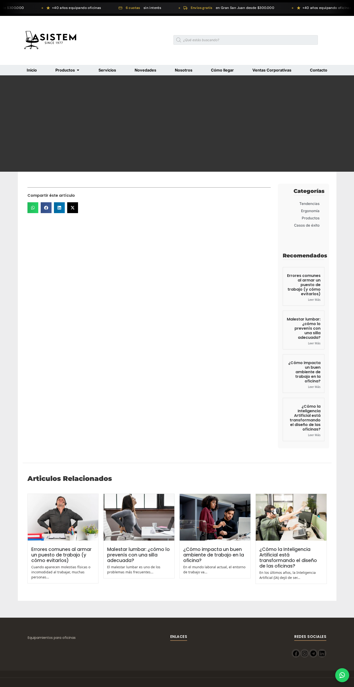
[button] (32, 207)
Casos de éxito (307, 225)
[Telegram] (313, 653)
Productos (311, 218)
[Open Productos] (78, 70)
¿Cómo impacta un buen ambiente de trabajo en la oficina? (304, 372)
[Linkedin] (322, 653)
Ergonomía (310, 211)
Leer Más (314, 300)
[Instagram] (304, 653)
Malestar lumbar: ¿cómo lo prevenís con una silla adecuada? (304, 328)
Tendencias (309, 203)
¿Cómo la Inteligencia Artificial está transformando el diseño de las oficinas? (305, 418)
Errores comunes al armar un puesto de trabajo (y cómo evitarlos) (304, 285)
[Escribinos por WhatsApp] (342, 675)
